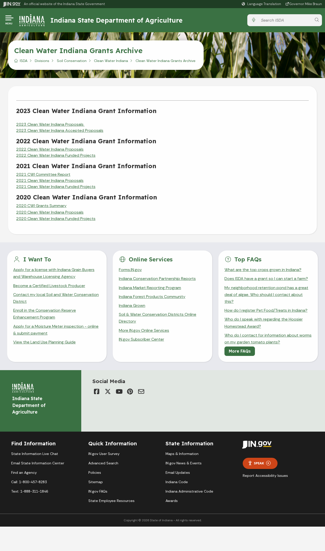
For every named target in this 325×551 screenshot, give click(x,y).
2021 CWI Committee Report (43, 174)
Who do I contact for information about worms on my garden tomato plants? (268, 339)
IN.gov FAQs (97, 491)
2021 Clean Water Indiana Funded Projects (55, 186)
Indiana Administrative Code (189, 491)
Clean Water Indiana (111, 60)
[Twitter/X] (108, 391)
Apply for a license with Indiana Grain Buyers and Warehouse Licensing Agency (53, 273)
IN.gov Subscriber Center (141, 339)
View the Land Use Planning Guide (44, 342)
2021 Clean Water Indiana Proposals (50, 180)
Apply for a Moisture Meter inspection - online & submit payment (56, 330)
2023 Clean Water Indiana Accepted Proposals (59, 130)
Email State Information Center (37, 463)
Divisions (42, 60)
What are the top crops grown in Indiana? (262, 269)
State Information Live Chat (34, 453)
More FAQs (240, 351)
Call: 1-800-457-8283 (29, 482)
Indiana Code (177, 482)
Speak (259, 463)
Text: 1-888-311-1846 (29, 491)
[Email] (141, 391)
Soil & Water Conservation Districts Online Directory (157, 318)
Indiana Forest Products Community (152, 296)
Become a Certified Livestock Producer (49, 285)
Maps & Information (182, 453)
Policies (94, 472)
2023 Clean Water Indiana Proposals (50, 124)
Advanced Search (103, 463)
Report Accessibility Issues (265, 475)
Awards (172, 500)
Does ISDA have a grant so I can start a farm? (266, 278)
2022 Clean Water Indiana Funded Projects (55, 155)
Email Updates (178, 472)
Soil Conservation (72, 60)
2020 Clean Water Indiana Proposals (50, 212)
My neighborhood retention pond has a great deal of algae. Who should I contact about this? (266, 294)
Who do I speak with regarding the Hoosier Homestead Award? (263, 323)
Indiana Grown (132, 305)
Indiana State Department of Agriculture (116, 20)
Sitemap (95, 482)
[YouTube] (119, 391)
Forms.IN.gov (130, 269)
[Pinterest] (130, 391)
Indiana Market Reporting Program (150, 287)
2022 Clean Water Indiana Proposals (50, 149)
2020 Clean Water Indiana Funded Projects (55, 218)
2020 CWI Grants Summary (41, 205)
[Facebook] (96, 391)
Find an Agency (24, 472)
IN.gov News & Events (184, 463)
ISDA (23, 60)
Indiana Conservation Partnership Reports (157, 278)
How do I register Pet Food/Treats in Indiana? (265, 310)
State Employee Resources (111, 500)
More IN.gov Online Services (144, 330)
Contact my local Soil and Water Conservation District (56, 298)
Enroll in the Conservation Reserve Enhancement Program (44, 314)
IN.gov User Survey (104, 453)
